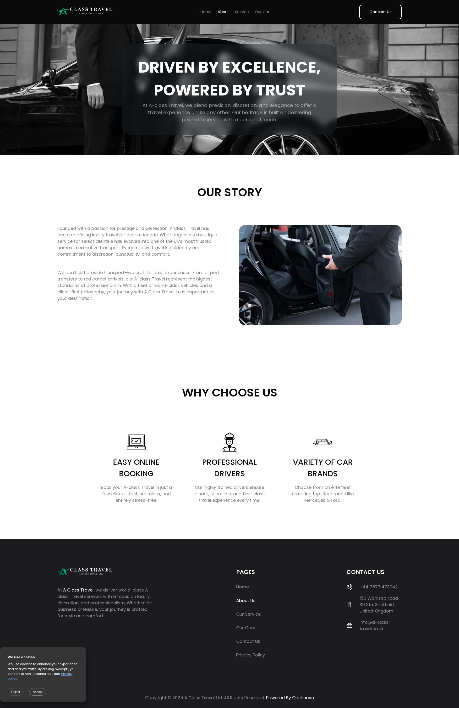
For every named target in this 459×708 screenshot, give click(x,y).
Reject (15, 692)
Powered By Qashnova (290, 698)
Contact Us (380, 12)
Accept (38, 692)
